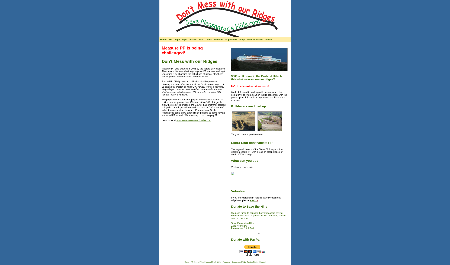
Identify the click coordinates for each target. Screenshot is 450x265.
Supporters (231, 39)
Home (163, 39)
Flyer (184, 39)
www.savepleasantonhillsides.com (193, 120)
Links (209, 39)
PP (170, 39)
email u (254, 200)
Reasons (218, 39)
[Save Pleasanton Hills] (243, 185)
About (268, 39)
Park (201, 39)
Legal (177, 39)
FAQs (242, 39)
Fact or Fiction (255, 39)
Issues (193, 39)
